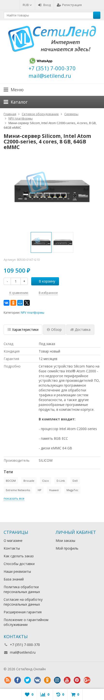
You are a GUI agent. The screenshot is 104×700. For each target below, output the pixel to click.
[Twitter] (27, 680)
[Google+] (87, 680)
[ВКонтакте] (6, 303)
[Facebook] (17, 680)
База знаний (14, 579)
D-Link (61, 480)
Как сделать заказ (19, 556)
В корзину (47, 281)
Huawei (54, 490)
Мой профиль (67, 548)
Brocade (28, 480)
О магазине (13, 540)
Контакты (12, 548)
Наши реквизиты (17, 571)
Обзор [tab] (56, 329)
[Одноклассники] (13, 303)
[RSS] (7, 680)
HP (39, 490)
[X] (27, 303)
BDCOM (11, 480)
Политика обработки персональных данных (22, 589)
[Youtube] (67, 680)
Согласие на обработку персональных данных (23, 602)
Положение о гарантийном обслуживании (26, 622)
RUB (26, 5)
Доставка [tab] (82, 329)
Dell (75, 480)
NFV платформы (32, 313)
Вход (47, 5)
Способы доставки (19, 563)
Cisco (45, 480)
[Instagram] (57, 680)
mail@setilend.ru (23, 652)
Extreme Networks (18, 490)
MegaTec (72, 490)
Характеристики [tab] (25, 329)
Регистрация (72, 5)
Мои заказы (65, 540)
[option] (41, 242)
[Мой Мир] (20, 303)
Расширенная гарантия (23, 612)
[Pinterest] (77, 680)
